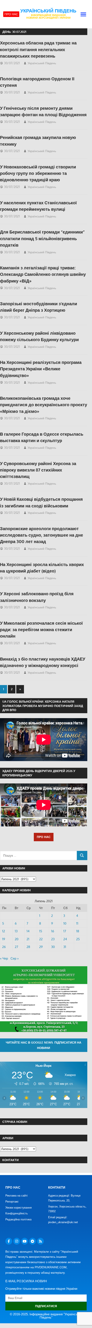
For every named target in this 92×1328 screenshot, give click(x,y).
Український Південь (48, 11)
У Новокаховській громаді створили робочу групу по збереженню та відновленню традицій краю (38, 173)
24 (65, 939)
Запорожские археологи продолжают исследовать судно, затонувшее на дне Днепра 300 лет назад (41, 535)
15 (40, 931)
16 (52, 931)
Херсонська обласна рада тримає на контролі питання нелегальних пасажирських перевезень (38, 49)
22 (41, 939)
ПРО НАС (43, 837)
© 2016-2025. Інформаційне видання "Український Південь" (46, 1315)
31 (64, 947)
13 (16, 931)
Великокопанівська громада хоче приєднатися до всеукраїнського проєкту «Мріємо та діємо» (43, 404)
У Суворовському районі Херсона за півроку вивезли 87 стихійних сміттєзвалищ (38, 470)
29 (41, 947)
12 (3, 931)
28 (28, 947)
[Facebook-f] (8, 1241)
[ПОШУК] (82, 855)
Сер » (14, 958)
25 (78, 939)
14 (28, 931)
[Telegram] (32, 1241)
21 (28, 939)
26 (4, 947)
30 (53, 947)
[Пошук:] (38, 855)
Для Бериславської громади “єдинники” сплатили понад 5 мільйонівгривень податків (42, 238)
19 (3, 939)
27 (16, 947)
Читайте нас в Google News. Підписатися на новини (43, 1045)
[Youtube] (24, 1241)
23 (53, 939)
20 (16, 939)
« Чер (4, 958)
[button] (83, 14)
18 (77, 931)
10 (64, 923)
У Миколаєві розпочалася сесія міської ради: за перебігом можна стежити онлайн (41, 629)
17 (64, 931)
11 (77, 923)
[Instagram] (16, 1241)
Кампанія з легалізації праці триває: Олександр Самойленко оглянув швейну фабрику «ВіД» (43, 274)
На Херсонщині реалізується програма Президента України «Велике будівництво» (41, 368)
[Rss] (40, 1241)
